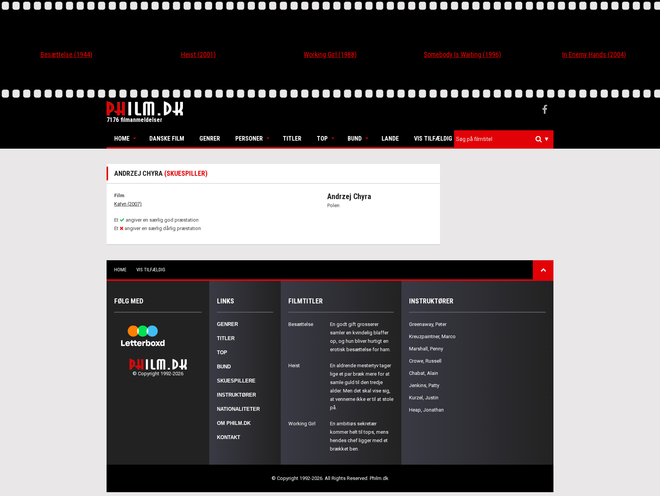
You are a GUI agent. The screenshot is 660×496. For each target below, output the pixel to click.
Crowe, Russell (425, 361)
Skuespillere (236, 381)
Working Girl (301, 423)
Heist (294, 365)
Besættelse (300, 324)
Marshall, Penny (426, 349)
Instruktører (236, 395)
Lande (390, 138)
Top (322, 138)
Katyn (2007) (128, 204)
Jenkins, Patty (424, 385)
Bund (355, 138)
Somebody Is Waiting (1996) (462, 54)
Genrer (209, 138)
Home (121, 138)
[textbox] (505, 139)
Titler (292, 138)
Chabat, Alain (423, 373)
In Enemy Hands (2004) (594, 54)
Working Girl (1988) (330, 54)
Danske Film (166, 138)
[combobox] (503, 139)
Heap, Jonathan (426, 410)
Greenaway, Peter (427, 324)
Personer (249, 138)
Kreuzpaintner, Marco (432, 336)
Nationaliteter (238, 409)
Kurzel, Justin (423, 397)
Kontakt (228, 437)
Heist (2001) (198, 54)
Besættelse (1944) (66, 54)
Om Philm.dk (234, 423)
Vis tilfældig (433, 138)
